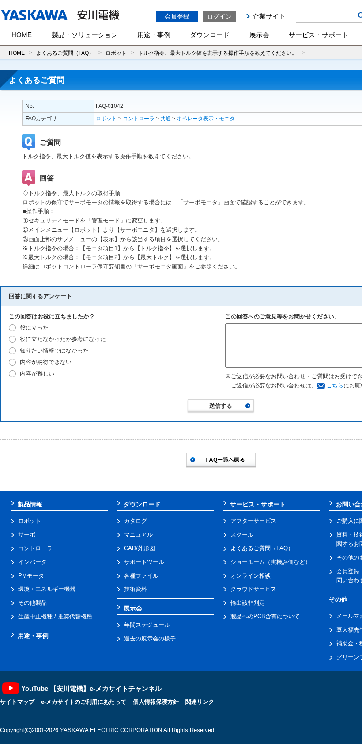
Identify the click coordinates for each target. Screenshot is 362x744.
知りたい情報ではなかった (54, 350)
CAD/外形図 (139, 548)
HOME (21, 34)
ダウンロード (210, 34)
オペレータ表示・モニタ (206, 118)
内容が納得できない (46, 362)
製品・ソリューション (85, 34)
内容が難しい (37, 373)
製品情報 (30, 504)
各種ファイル (141, 575)
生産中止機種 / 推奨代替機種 (55, 616)
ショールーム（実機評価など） (270, 562)
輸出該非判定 (247, 602)
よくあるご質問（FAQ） (65, 53)
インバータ (32, 562)
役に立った (34, 327)
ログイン (219, 16)
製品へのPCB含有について (265, 616)
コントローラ (139, 118)
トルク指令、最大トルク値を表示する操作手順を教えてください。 (217, 53)
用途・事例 (153, 34)
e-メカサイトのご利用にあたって (83, 701)
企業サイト (269, 16)
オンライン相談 (250, 575)
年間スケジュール (147, 624)
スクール (241, 534)
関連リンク (199, 701)
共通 (165, 118)
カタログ (135, 521)
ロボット (116, 53)
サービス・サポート (318, 34)
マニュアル (138, 534)
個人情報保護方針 (156, 701)
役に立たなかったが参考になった (63, 339)
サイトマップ (17, 701)
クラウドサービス (253, 589)
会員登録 (177, 16)
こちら (334, 385)
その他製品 (32, 602)
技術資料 (135, 589)
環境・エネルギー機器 (46, 589)
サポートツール (144, 562)
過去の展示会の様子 (150, 638)
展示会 (259, 34)
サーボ (26, 534)
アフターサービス (253, 521)
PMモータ (31, 575)
